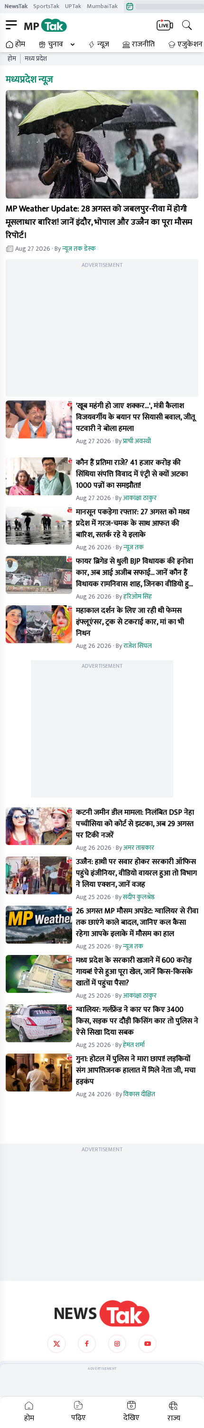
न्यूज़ (103, 44)
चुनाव (55, 44)
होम (20, 44)
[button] (102, 144)
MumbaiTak (102, 6)
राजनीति (143, 44)
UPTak (73, 6)
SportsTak (46, 6)
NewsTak (16, 6)
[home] (102, 1313)
